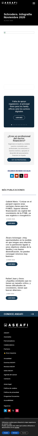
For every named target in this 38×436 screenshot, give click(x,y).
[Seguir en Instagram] (26, 176)
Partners (7, 349)
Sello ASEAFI (8, 370)
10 (26, 124)
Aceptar (6, 433)
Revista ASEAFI (9, 366)
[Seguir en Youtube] (17, 176)
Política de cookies (10, 388)
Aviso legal (7, 384)
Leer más (19, 117)
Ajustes (24, 433)
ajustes (17, 427)
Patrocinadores (9, 341)
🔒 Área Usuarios (10, 353)
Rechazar (15, 433)
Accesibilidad (8, 400)
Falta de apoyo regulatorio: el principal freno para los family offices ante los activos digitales (19, 106)
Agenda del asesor (10, 374)
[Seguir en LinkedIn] (12, 176)
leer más (11, 223)
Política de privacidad (11, 392)
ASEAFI (6, 333)
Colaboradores (9, 345)
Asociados (7, 337)
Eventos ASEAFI (9, 362)
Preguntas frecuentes (11, 396)
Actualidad (7, 358)
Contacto (7, 379)
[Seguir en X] (21, 176)
